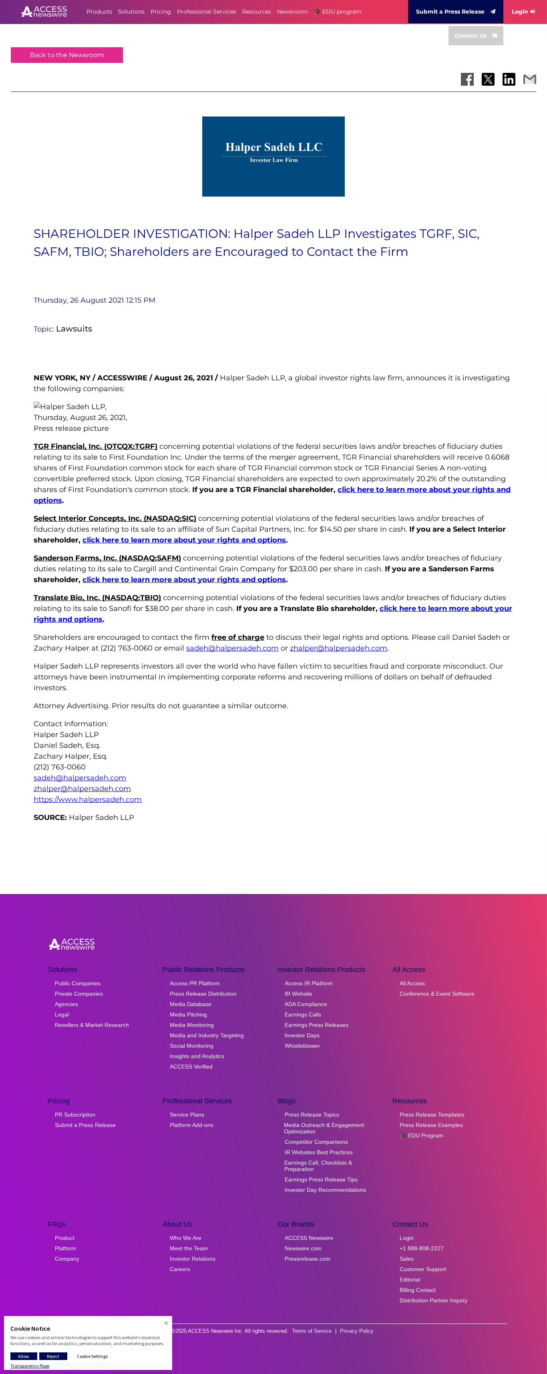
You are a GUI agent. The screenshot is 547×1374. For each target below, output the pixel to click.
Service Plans (187, 1114)
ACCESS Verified (191, 1066)
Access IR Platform (309, 983)
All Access (412, 983)
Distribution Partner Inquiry (433, 1300)
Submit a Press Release (450, 11)
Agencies (66, 1004)
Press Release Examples (431, 1125)
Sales (407, 1258)
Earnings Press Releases (316, 1025)
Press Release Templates (432, 1114)
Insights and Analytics (197, 1056)
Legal (62, 1014)
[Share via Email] (529, 79)
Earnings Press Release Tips (321, 1179)
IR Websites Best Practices (319, 1152)
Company (67, 1258)
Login (520, 11)
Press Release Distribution (203, 993)
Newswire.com (303, 1248)
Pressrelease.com (307, 1258)
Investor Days (302, 1035)
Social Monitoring (191, 1046)
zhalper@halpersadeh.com (338, 648)
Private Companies (79, 993)
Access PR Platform (195, 983)
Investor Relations (192, 1258)
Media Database (190, 1004)
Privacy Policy (357, 1331)
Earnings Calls (303, 1014)
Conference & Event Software (437, 993)
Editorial (410, 1279)
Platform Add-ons (191, 1125)
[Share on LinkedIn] (509, 79)
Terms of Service (312, 1331)
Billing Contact (418, 1290)
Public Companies (78, 983)
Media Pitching (188, 1014)
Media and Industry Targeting (207, 1035)
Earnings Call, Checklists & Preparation (318, 1165)
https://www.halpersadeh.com (88, 799)
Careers (180, 1269)
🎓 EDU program (338, 11)
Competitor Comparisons (316, 1142)
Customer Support (423, 1269)
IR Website (298, 993)
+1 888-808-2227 (422, 1248)
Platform (65, 1248)
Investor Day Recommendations (325, 1190)
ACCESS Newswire (309, 1238)
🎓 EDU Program (421, 1135)
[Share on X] (488, 79)
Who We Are (185, 1238)
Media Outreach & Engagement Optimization (324, 1128)
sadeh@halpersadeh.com (232, 648)
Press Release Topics (312, 1114)
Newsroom (292, 11)
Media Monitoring (192, 1025)
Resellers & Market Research (92, 1025)
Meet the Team (189, 1248)
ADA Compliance (306, 1004)
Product (64, 1238)
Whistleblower (302, 1046)
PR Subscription (75, 1114)
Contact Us (470, 35)
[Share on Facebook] (467, 79)
